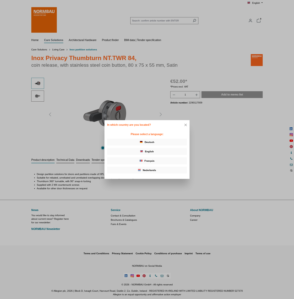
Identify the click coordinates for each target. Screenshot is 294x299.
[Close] (185, 124)
